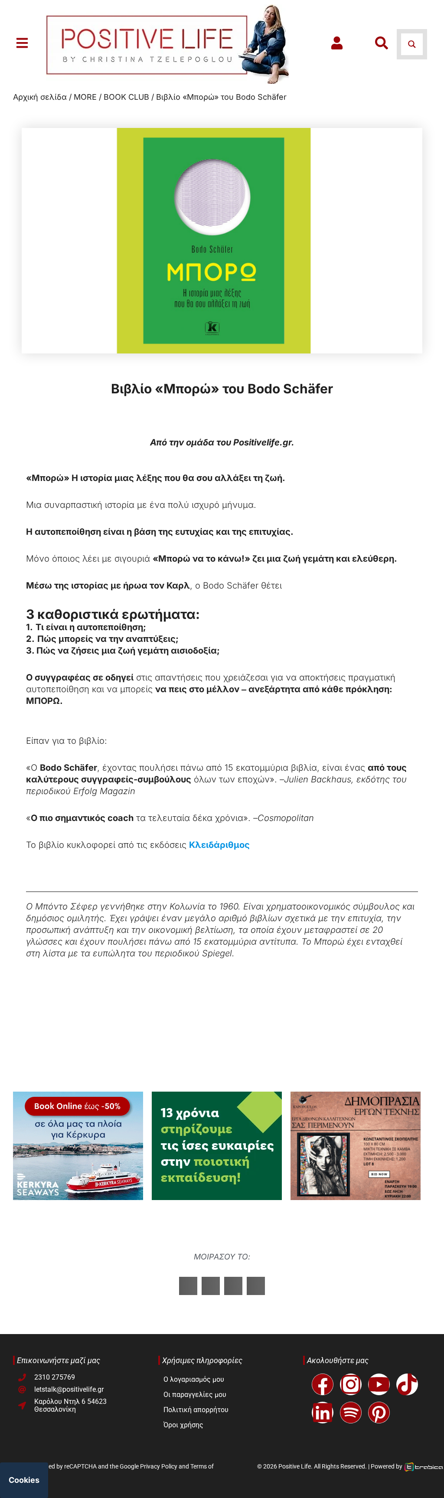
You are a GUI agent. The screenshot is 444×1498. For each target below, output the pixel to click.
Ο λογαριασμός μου (193, 1379)
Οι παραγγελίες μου (194, 1394)
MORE (85, 96)
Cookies (24, 1480)
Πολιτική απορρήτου (196, 1410)
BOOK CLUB (126, 96)
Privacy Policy (158, 1466)
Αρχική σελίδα (40, 96)
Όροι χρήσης (183, 1425)
